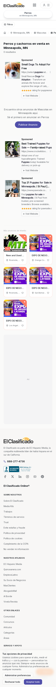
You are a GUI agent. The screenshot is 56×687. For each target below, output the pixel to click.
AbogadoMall (10, 591)
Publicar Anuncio (28, 124)
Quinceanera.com (12, 569)
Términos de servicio (14, 517)
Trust (6, 522)
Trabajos (8, 511)
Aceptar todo (33, 682)
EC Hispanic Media (13, 564)
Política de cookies (13, 538)
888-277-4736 (16, 461)
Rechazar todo (12, 682)
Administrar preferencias (18, 675)
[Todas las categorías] (34, 5)
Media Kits (9, 506)
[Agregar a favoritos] (22, 260)
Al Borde (8, 596)
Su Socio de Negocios (15, 580)
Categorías (9, 632)
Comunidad (9, 616)
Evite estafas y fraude (14, 527)
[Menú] (46, 5)
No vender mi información (16, 549)
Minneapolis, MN (21, 32)
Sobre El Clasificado (13, 501)
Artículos (8, 627)
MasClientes (10, 585)
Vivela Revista (10, 601)
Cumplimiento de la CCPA (16, 544)
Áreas (6, 638)
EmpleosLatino (11, 575)
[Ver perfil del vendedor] (7, 237)
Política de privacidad (14, 533)
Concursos (9, 622)
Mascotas (41, 32)
